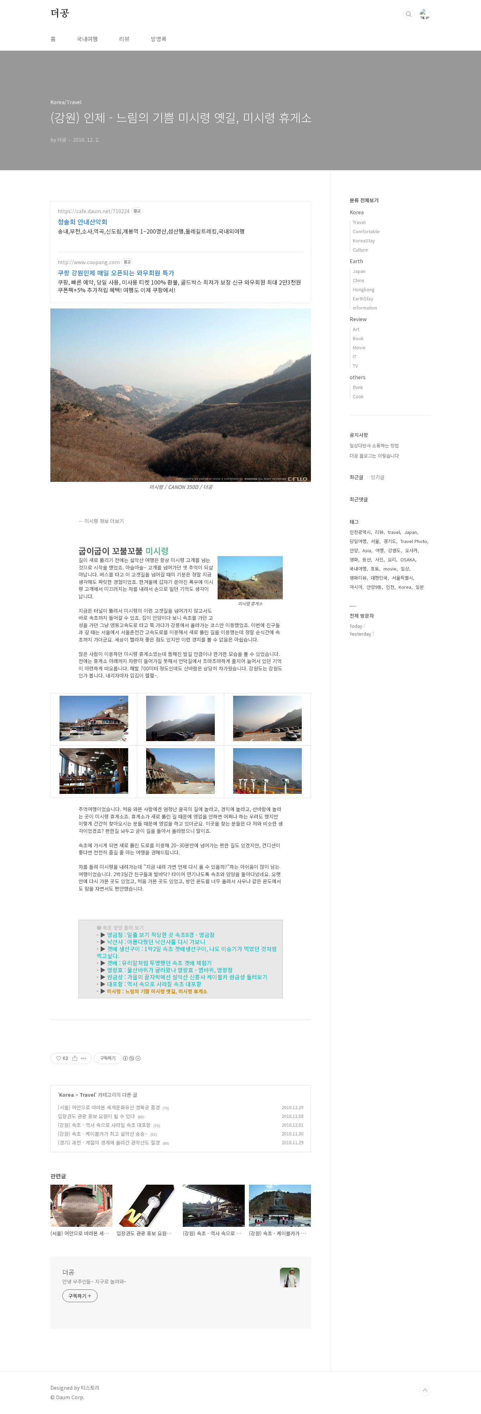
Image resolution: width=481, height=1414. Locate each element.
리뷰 (124, 38)
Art (356, 329)
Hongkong (364, 289)
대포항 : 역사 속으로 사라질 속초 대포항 (154, 984)
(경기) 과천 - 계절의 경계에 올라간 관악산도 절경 (109, 1142)
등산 (366, 559)
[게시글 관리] (83, 1058)
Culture (360, 249)
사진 (379, 559)
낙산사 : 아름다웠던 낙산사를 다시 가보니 (156, 941)
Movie (359, 347)
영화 (354, 559)
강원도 (394, 550)
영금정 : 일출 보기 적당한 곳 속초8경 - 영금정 (161, 934)
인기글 (378, 476)
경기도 (389, 541)
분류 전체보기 (364, 200)
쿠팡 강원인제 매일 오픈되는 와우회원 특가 (116, 272)
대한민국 (379, 577)
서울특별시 (402, 577)
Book (358, 338)
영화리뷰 (358, 577)
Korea (66, 1094)
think (358, 387)
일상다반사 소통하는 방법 (374, 445)
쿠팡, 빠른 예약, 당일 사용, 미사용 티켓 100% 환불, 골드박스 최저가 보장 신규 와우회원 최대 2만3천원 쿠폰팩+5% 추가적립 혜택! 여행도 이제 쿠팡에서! (179, 286)
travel (394, 532)
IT (354, 356)
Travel (87, 1094)
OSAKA (407, 559)
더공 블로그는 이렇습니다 (374, 455)
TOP (425, 1390)
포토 (375, 568)
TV (355, 365)
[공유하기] (74, 1058)
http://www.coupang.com (89, 262)
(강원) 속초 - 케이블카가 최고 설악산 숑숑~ (103, 1133)
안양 (354, 550)
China (358, 280)
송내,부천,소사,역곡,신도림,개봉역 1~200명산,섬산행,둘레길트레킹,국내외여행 (151, 231)
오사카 (411, 550)
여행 (379, 550)
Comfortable (366, 231)
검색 (409, 14)
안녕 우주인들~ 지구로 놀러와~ (94, 1281)
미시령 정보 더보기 (104, 520)
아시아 (356, 587)
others (358, 377)
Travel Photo (413, 541)
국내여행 (87, 38)
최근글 (356, 476)
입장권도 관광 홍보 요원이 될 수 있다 (96, 1116)
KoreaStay (364, 240)
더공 (59, 14)
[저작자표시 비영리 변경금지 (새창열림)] (131, 1058)
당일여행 (358, 541)
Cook (358, 396)
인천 (390, 587)
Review (358, 319)
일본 (420, 587)
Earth (356, 261)
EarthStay (363, 298)
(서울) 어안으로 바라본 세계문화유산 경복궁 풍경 (109, 1107)
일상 (405, 568)
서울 (375, 541)
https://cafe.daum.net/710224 (94, 211)
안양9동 (374, 587)
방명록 (159, 38)
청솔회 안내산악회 (82, 221)
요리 (392, 559)
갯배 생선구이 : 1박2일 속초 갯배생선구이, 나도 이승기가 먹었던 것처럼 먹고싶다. (186, 952)
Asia (366, 550)
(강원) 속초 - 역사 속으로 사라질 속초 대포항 (104, 1124)
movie (389, 568)
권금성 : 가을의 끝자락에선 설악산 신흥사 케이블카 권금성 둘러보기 (187, 977)
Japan (359, 271)
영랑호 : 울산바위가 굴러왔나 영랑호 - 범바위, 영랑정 (170, 970)
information (365, 307)
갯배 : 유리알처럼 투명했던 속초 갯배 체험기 (159, 962)
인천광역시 (360, 532)
